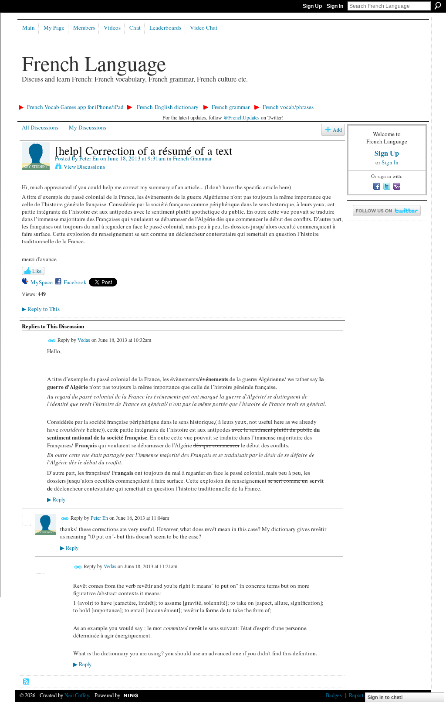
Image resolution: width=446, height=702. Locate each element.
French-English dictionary (168, 107)
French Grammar (192, 158)
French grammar (231, 107)
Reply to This (41, 309)
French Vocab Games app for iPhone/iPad (75, 107)
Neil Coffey (76, 695)
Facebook (75, 282)
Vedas (84, 339)
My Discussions (87, 127)
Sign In (335, 6)
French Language (94, 63)
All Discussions (40, 127)
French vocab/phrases (288, 107)
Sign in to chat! (385, 697)
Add (337, 129)
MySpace (41, 282)
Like (36, 270)
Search (437, 6)
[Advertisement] (173, 98)
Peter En (89, 158)
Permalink (52, 341)
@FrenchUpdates (241, 117)
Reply (56, 499)
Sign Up (312, 6)
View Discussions (84, 166)
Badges (334, 695)
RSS (26, 682)
